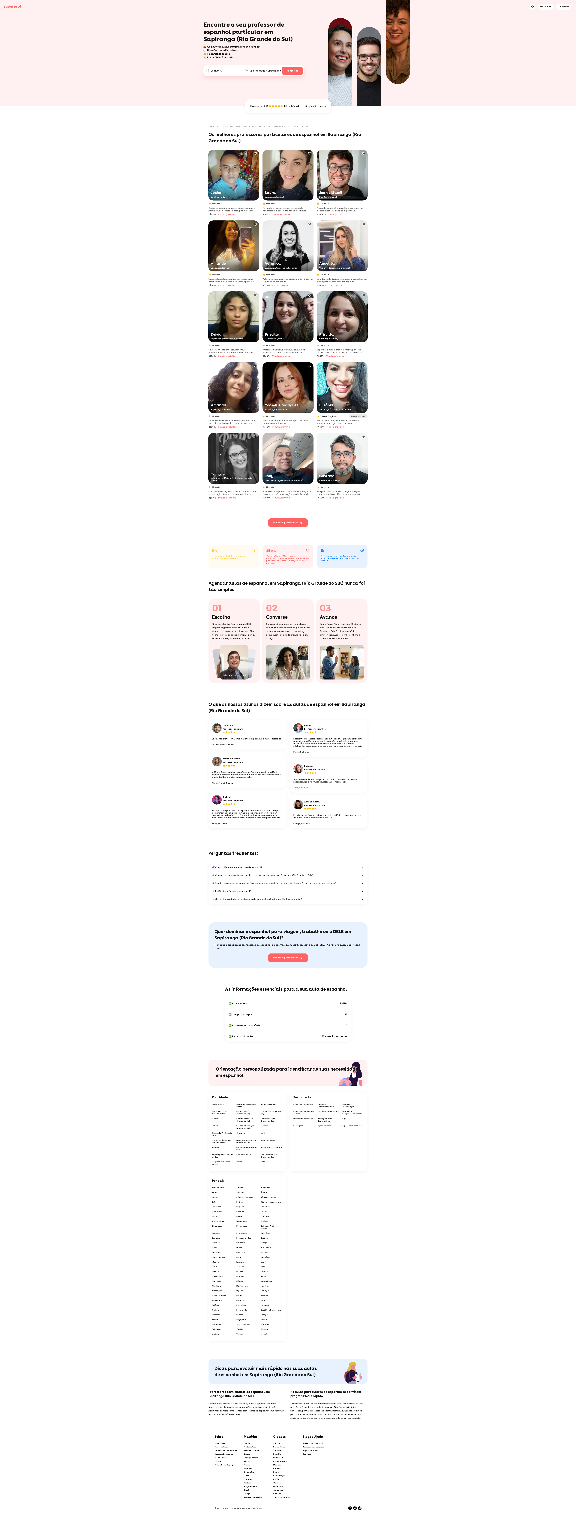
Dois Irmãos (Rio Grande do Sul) (268, 1120)
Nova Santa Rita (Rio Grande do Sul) (246, 1141)
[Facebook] (350, 1508)
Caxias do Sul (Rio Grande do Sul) (244, 1120)
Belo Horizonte (280, 1461)
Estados (218, 1461)
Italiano (248, 1479)
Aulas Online (220, 1458)
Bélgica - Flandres (244, 1197)
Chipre (239, 1216)
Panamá (264, 1296)
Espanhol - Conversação (348, 1105)
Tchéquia (216, 1329)
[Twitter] (355, 1508)
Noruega (265, 1291)
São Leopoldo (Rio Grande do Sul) (269, 1156)
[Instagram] (360, 1508)
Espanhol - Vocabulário (328, 1111)
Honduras (240, 1252)
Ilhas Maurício (218, 1257)
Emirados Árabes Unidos (269, 1227)
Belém (276, 1479)
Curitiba (277, 1468)
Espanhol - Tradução (303, 1104)
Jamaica (240, 1267)
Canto (247, 1454)
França (264, 1243)
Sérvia (215, 1319)
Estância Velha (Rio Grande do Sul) (245, 1127)
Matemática (250, 1447)
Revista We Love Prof (313, 1443)
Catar (264, 1212)
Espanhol (248, 1468)
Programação (250, 1486)
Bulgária (240, 1207)
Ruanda (239, 1315)
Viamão (240, 1162)
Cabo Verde (266, 1207)
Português (298, 1126)
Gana (214, 1248)
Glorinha (264, 1126)
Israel (263, 1262)
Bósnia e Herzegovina (271, 1202)
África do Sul (218, 1188)
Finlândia (240, 1243)
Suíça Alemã (217, 1324)
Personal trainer (252, 1450)
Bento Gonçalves (268, 1104)
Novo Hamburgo (268, 1140)
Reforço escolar (251, 1458)
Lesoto (215, 1272)
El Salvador (241, 1226)
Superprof (212, 126)
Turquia (264, 1329)
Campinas (278, 1490)
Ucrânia (215, 1334)
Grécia (239, 1248)
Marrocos (216, 1281)
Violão (247, 1461)
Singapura (241, 1319)
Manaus (277, 1465)
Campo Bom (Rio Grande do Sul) (243, 1112)
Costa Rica (241, 1221)
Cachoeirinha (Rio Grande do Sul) (220, 1112)
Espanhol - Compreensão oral (326, 1105)
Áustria (264, 1192)
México (239, 1281)
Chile (214, 1216)
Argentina (216, 1192)
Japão (264, 1267)
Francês (247, 1465)
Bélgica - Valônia (268, 1197)
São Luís (277, 1494)
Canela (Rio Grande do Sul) (271, 1112)
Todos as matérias (253, 1497)
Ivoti (263, 1133)
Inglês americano (326, 1126)
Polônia (215, 1305)
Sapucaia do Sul (243, 1155)
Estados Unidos (243, 1238)
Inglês (345, 1119)
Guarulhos (278, 1486)
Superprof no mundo (223, 1454)
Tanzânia (265, 1324)
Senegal (264, 1315)
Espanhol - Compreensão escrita (352, 1112)
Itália (214, 1267)
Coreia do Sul (218, 1221)
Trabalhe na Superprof (225, 1465)
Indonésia (265, 1257)
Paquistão (217, 1300)
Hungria (264, 1252)
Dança (247, 1494)
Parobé (215, 1147)
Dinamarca (217, 1226)
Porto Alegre (218, 1104)
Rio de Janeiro (280, 1447)
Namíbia (264, 1286)
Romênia (216, 1315)
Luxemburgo (217, 1276)
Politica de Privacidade (225, 1450)
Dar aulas (545, 6)
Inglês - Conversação (352, 1126)
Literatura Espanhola (303, 1119)
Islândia (240, 1262)
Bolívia (239, 1202)
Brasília (277, 1454)
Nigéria (239, 1291)
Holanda (216, 1252)
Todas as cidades (281, 1497)
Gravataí (240, 1133)
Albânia (240, 1188)
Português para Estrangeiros (325, 1120)
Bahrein (215, 1197)
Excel (246, 1490)
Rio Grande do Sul (258, 126)
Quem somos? (221, 1443)
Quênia (215, 1310)
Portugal (265, 1305)
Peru (263, 1300)
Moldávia (216, 1286)
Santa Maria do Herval (271, 1147)
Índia (238, 1257)
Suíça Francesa (243, 1324)
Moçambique (266, 1281)
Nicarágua (217, 1291)
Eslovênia (265, 1233)
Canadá (240, 1212)
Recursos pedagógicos (313, 1447)
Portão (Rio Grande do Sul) (246, 1148)
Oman (239, 1296)
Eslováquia (241, 1233)
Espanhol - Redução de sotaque (304, 1112)
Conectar (563, 6)
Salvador (277, 1450)
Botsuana (216, 1207)
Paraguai (240, 1300)
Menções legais (222, 1447)
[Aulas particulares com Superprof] (13, 6)
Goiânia (277, 1483)
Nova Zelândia (219, 1296)
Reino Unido (241, 1310)
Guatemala (266, 1248)
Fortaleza (278, 1458)
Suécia (264, 1319)
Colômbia (265, 1216)
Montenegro (242, 1286)
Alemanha (265, 1188)
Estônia (264, 1238)
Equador (216, 1233)
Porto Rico (241, 1305)
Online (264, 1162)
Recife (276, 1472)
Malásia (240, 1276)
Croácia (264, 1221)
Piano (246, 1476)
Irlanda (215, 1262)
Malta (264, 1276)
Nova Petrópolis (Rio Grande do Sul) (221, 1141)
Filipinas (216, 1243)
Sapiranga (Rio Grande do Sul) (222, 1156)
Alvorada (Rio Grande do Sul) (246, 1105)
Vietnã (264, 1334)
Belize (215, 1202)
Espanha (216, 1238)
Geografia (249, 1472)
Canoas (215, 1119)
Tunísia (239, 1329)
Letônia (240, 1272)
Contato (307, 1454)
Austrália (240, 1192)
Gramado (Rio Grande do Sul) (222, 1134)
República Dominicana (271, 1310)
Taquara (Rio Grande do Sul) (221, 1163)
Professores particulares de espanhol (234, 126)
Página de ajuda (310, 1450)
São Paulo (278, 1443)
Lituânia (264, 1272)
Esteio (215, 1126)
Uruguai (239, 1334)
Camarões (217, 1212)
